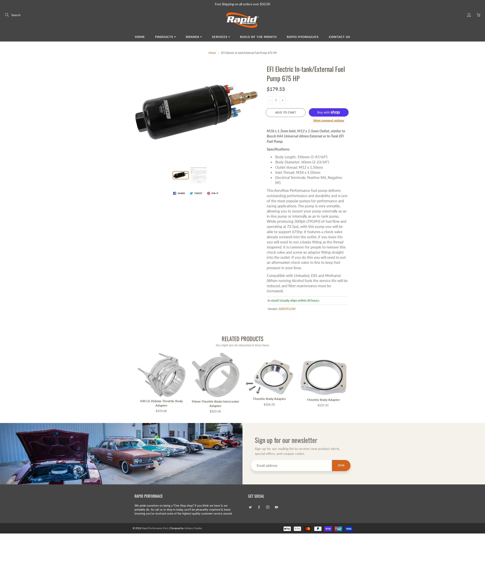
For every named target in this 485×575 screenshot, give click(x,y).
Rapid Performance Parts (155, 528)
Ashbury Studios (193, 528)
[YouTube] (276, 507)
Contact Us (339, 36)
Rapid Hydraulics (303, 36)
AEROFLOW (287, 308)
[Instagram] (267, 507)
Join (341, 465)
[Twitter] (250, 507)
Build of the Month (258, 36)
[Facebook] (259, 507)
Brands (193, 36)
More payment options (328, 120)
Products (164, 36)
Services (220, 36)
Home (140, 36)
